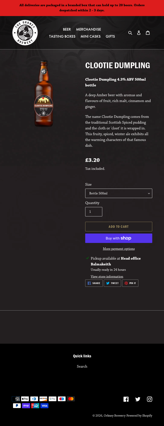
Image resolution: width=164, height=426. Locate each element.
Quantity (92, 203)
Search (82, 366)
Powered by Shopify (139, 416)
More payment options (119, 249)
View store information (107, 277)
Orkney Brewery (115, 416)
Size (88, 184)
